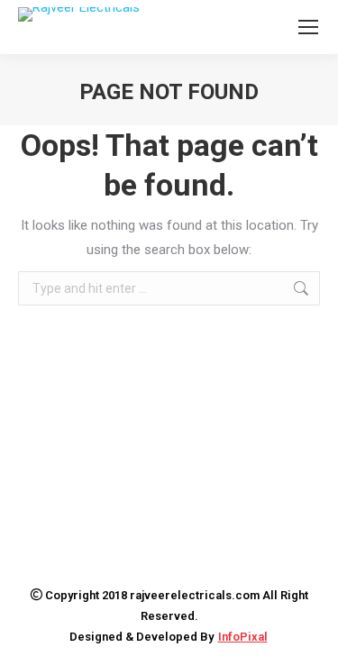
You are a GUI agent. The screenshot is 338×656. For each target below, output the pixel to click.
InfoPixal (243, 636)
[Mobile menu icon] (308, 27)
